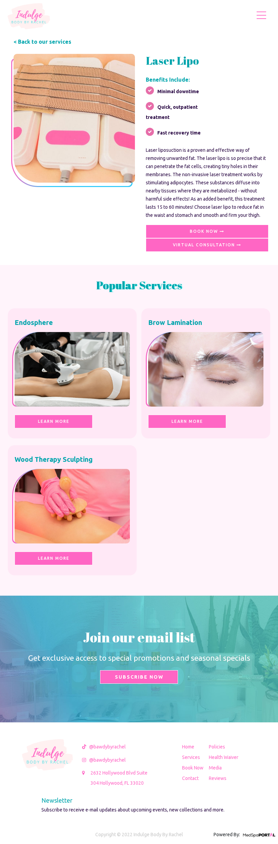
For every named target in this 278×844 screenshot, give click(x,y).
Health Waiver (223, 757)
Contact (190, 778)
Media (215, 767)
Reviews (217, 778)
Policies (217, 746)
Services (191, 757)
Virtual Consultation (205, 245)
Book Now (205, 231)
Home (188, 746)
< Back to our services (42, 42)
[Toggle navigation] (261, 15)
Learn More (54, 421)
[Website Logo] (29, 15)
